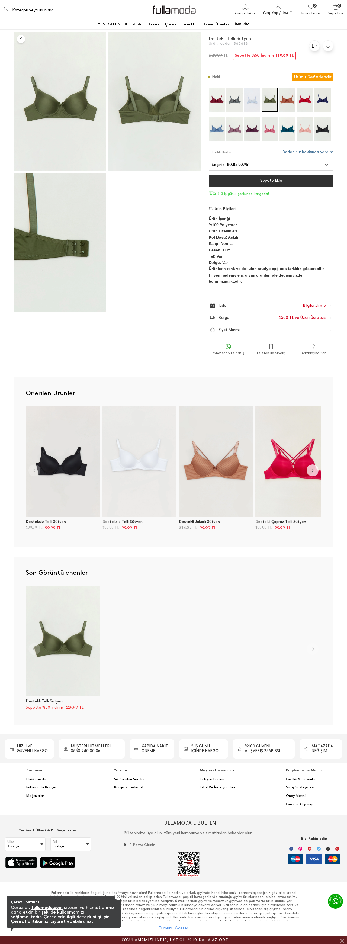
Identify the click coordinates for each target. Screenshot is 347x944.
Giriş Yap (270, 13)
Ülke (10, 842)
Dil (55, 842)
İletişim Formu (212, 779)
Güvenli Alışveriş (299, 804)
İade (261, 305)
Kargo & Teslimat (129, 787)
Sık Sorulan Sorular (129, 779)
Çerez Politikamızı (30, 921)
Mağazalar (35, 796)
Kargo (272, 317)
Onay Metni (296, 796)
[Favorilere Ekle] (326, 45)
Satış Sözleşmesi (300, 787)
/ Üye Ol (286, 13)
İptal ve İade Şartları (217, 787)
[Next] (313, 470)
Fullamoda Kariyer (41, 787)
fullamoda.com (47, 907)
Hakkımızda (36, 779)
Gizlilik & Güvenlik (301, 779)
